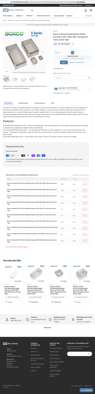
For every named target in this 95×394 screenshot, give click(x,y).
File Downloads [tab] (40, 103)
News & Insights (59, 16)
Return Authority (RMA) (57, 362)
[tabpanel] (46, 122)
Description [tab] (8, 103)
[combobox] (53, 10)
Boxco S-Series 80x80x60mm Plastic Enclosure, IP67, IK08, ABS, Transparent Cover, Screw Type (58, 290)
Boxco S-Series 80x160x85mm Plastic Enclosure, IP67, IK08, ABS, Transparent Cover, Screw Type (35, 290)
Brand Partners (35, 355)
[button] (91, 10)
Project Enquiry (54, 351)
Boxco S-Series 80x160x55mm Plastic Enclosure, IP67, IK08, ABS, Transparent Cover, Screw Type (41, 20)
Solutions (69, 16)
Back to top (47, 327)
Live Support (88, 390)
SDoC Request (54, 355)
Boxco (55, 31)
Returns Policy (88, 385)
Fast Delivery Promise (37, 364)
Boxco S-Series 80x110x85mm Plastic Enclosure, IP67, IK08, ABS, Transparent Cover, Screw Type (81, 290)
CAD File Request (55, 358)
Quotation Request (55, 370)
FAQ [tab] (52, 103)
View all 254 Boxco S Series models (16, 247)
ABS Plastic (11, 20)
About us (33, 348)
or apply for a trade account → (77, 62)
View (85, 184)
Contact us (88, 5)
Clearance (89, 16)
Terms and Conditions (76, 385)
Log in (64, 62)
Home (4, 20)
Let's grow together (84, 322)
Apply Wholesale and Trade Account (71, 5)
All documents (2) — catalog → (62, 93)
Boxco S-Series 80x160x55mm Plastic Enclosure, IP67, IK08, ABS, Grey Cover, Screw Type (13, 290)
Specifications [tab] (23, 103)
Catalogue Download (56, 348)
